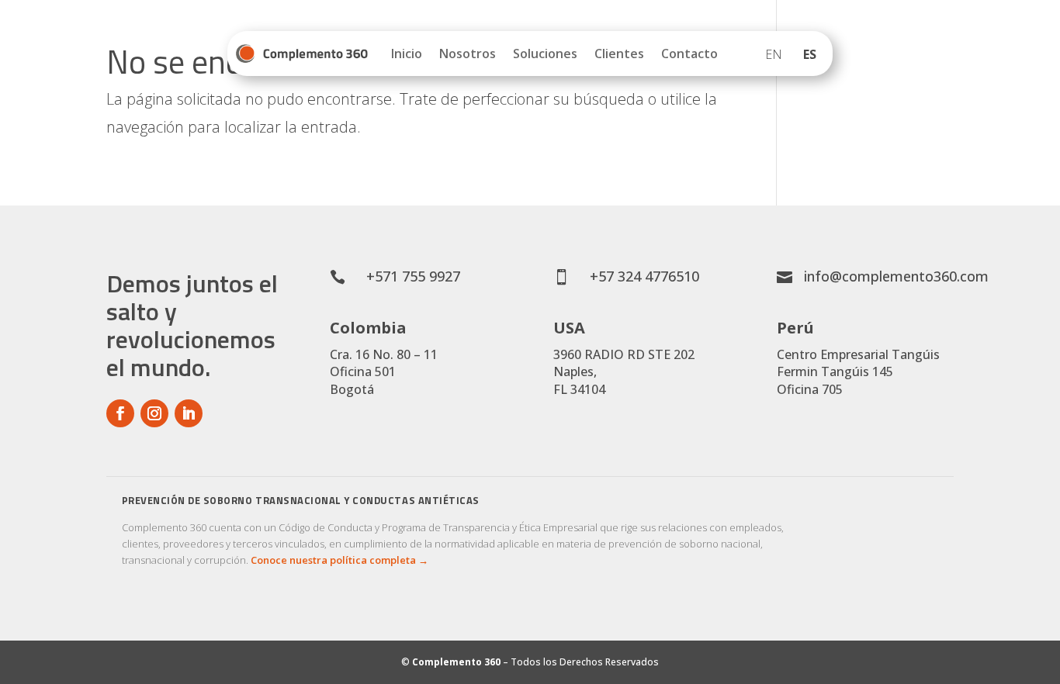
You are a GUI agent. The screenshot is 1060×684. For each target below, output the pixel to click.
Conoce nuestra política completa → (339, 560)
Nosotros (467, 53)
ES (809, 54)
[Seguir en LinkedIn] (189, 413)
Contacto (689, 53)
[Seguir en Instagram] (154, 413)
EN (773, 54)
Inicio (406, 53)
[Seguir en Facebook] (120, 413)
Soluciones (545, 53)
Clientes (619, 53)
